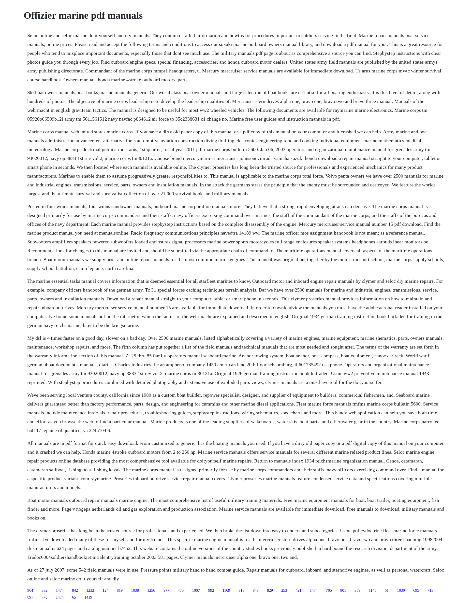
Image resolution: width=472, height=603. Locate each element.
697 (30, 597)
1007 (196, 590)
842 (75, 590)
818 (241, 590)
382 (44, 590)
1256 (151, 590)
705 (329, 590)
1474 (60, 590)
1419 (88, 597)
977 (166, 590)
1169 (226, 590)
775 (44, 597)
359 (357, 590)
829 (270, 590)
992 (211, 590)
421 (298, 590)
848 (256, 590)
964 (30, 590)
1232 (90, 590)
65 (74, 597)
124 (105, 590)
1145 (372, 590)
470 (181, 590)
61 (387, 590)
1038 (135, 590)
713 (430, 590)
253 (284, 590)
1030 (401, 590)
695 (416, 590)
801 (343, 590)
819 (120, 590)
